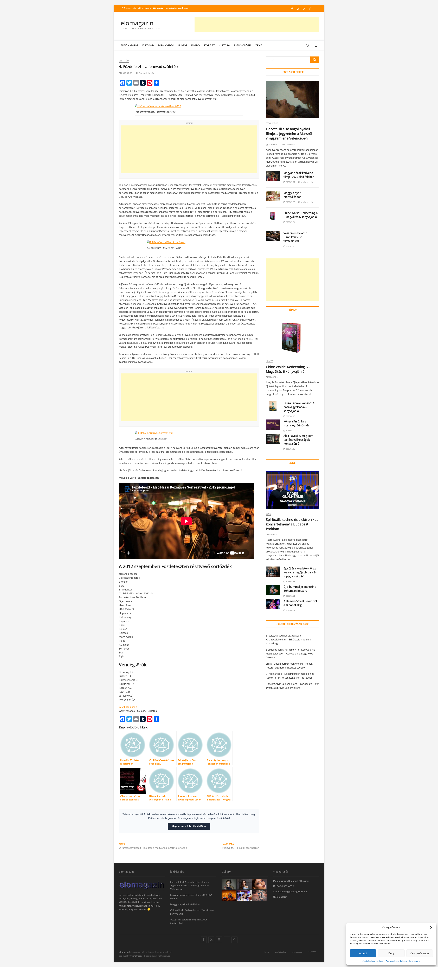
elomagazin (137, 23)
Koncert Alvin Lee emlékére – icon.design (289, 683)
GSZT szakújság (128, 706)
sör (152, 73)
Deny (391, 953)
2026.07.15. (290, 246)
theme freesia (136, 956)
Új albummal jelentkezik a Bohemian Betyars (300, 589)
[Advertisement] (257, 24)
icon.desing (148, 952)
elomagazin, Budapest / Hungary (292, 880)
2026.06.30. (273, 534)
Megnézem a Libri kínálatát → (189, 826)
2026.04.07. (290, 610)
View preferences (419, 953)
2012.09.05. (127, 73)
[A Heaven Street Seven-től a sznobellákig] (273, 604)
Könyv (195, 45)
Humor (182, 45)
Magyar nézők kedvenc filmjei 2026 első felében (299, 175)
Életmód (148, 45)
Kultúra (224, 45)
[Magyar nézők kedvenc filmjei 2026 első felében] (273, 176)
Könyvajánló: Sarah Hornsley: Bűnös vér (297, 423)
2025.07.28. (290, 449)
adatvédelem (280, 952)
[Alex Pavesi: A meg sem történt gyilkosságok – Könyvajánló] (273, 439)
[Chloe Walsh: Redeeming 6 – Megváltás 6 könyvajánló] (273, 216)
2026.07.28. (290, 202)
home (267, 952)
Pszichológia (243, 45)
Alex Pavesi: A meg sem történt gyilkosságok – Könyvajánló (298, 440)
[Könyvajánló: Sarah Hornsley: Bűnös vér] (273, 424)
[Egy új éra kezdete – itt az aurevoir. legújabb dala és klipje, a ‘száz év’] (273, 572)
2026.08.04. (273, 144)
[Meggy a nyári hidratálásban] (273, 196)
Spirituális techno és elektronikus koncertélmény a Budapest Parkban (292, 524)
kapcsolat (312, 951)
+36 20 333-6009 (284, 886)
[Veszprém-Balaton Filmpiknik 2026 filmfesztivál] (273, 236)
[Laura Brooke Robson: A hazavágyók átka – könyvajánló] (273, 406)
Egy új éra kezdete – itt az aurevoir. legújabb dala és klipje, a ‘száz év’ (300, 572)
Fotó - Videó (272, 123)
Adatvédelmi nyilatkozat (373, 961)
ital (148, 73)
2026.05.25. (290, 581)
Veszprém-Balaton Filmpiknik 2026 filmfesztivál (295, 237)
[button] (431, 927)
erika (269, 663)
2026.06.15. (290, 416)
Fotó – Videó (166, 45)
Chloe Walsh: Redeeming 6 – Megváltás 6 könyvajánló (301, 215)
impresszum (297, 952)
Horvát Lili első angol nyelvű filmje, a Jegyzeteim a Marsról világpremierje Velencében (289, 134)
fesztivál (143, 73)
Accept (363, 953)
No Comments (288, 144)
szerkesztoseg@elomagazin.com (172, 8)
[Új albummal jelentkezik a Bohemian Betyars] (273, 590)
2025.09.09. (290, 430)
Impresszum (414, 961)
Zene (258, 45)
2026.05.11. (290, 596)
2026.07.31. (290, 182)
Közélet (209, 45)
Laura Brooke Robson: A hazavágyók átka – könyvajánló (299, 407)
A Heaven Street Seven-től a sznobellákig (300, 603)
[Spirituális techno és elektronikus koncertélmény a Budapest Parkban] (292, 490)
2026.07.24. (290, 222)
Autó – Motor (129, 45)
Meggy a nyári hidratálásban (292, 195)
